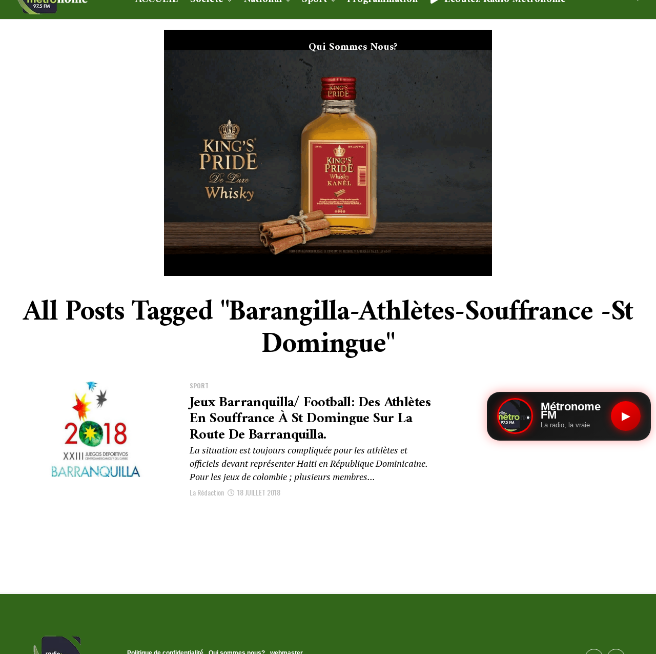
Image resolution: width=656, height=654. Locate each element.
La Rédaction (207, 492)
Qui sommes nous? (353, 47)
